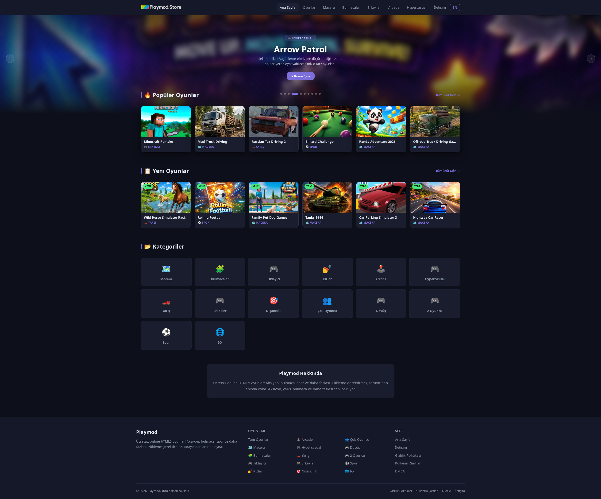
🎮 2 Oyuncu (355, 455)
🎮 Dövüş (352, 447)
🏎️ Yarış (303, 455)
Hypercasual (417, 7)
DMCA (400, 471)
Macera (329, 7)
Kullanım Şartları (408, 463)
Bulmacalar (351, 7)
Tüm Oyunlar (258, 439)
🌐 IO (349, 471)
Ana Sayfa (287, 7)
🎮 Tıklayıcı (257, 463)
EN (455, 7)
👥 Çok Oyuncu (357, 439)
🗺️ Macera (256, 447)
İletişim (440, 7)
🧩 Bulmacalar (259, 455)
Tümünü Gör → (447, 95)
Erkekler (374, 7)
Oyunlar (309, 7)
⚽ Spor (351, 463)
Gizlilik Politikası (408, 455)
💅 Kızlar (255, 471)
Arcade (393, 7)
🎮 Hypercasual (309, 447)
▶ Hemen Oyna (300, 76)
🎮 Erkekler (306, 463)
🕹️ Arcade (305, 439)
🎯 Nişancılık (307, 471)
